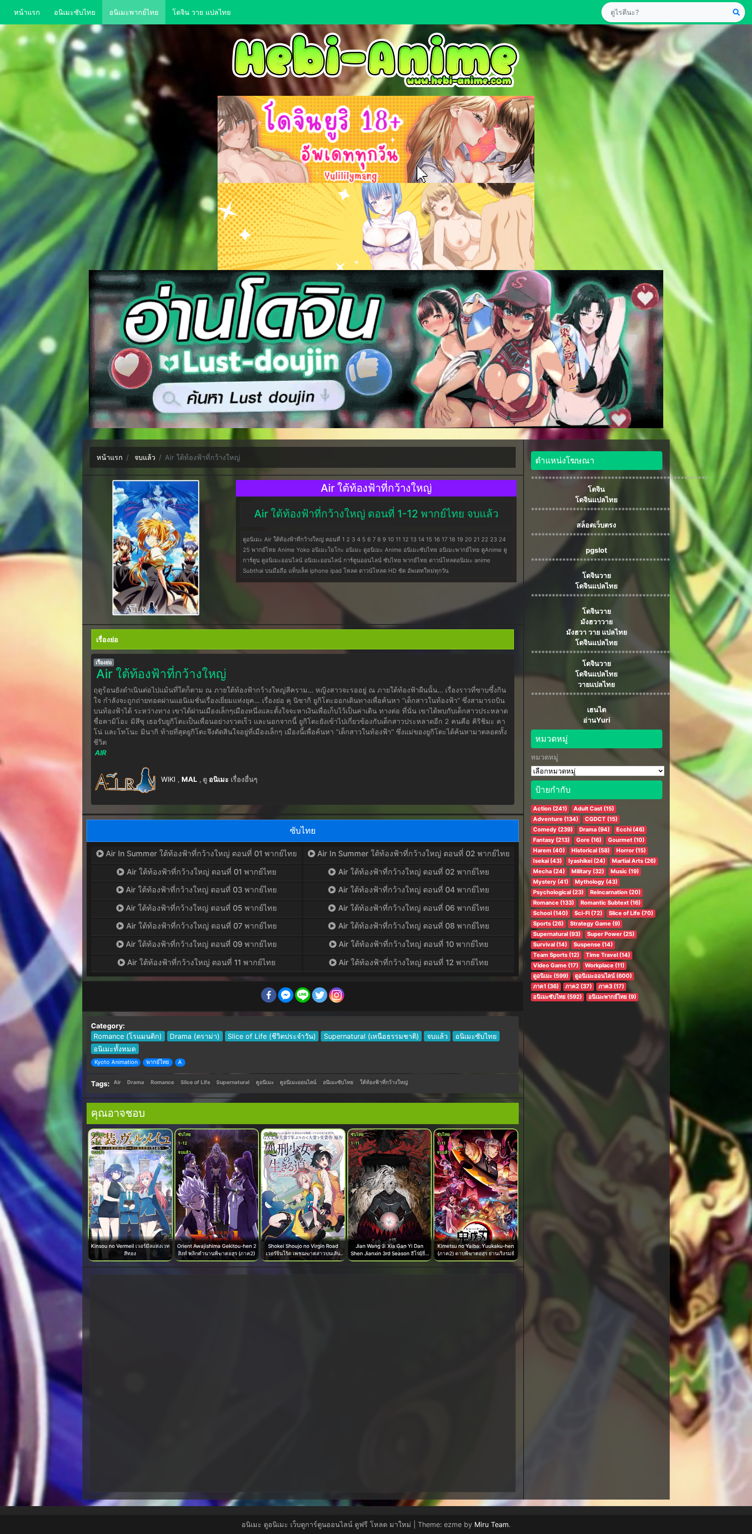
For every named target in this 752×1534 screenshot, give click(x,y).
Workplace (604, 965)
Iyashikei (586, 861)
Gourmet (626, 840)
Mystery (550, 882)
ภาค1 (546, 986)
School (550, 913)
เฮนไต (596, 709)
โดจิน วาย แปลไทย (201, 12)
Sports (548, 923)
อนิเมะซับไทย (74, 12)
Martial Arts (634, 861)
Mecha (549, 871)
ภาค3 (611, 986)
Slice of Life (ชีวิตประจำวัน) (272, 1036)
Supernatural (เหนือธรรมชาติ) (371, 1036)
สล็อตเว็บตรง (596, 524)
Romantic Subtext (611, 902)
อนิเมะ (219, 779)
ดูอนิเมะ (265, 1082)
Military (587, 871)
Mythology (596, 882)
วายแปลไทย (596, 684)
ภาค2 (578, 986)
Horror (631, 850)
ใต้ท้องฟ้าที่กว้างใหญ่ (384, 1082)
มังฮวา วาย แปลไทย (596, 632)
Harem (549, 850)
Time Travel (608, 955)
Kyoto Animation (116, 1062)
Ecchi (630, 829)
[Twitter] (319, 995)
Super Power (610, 934)
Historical (590, 850)
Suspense (593, 944)
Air (117, 1082)
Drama (135, 1082)
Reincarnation (615, 892)
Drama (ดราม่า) (195, 1036)
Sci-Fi (588, 913)
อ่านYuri (596, 720)
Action (550, 808)
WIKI (168, 779)
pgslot (596, 550)
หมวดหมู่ (544, 757)
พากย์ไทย (157, 1062)
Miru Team (491, 1524)
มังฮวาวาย (597, 621)
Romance (162, 1082)
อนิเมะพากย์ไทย (133, 12)
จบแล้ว (437, 1036)
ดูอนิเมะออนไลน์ (298, 1082)
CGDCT (601, 819)
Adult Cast (594, 808)
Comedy (553, 829)
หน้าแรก (27, 12)
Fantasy (551, 840)
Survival (550, 944)
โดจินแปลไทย (596, 499)
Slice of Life (195, 1082)
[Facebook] (268, 995)
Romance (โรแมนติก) (128, 1036)
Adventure (555, 819)
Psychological (558, 892)
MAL (189, 779)
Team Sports (556, 955)
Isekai (547, 861)
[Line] (302, 995)
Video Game (555, 965)
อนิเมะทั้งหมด (115, 1048)
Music (625, 871)
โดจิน (596, 489)
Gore (588, 840)
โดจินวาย (596, 575)
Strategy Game (595, 923)
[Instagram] (336, 995)
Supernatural (232, 1082)
